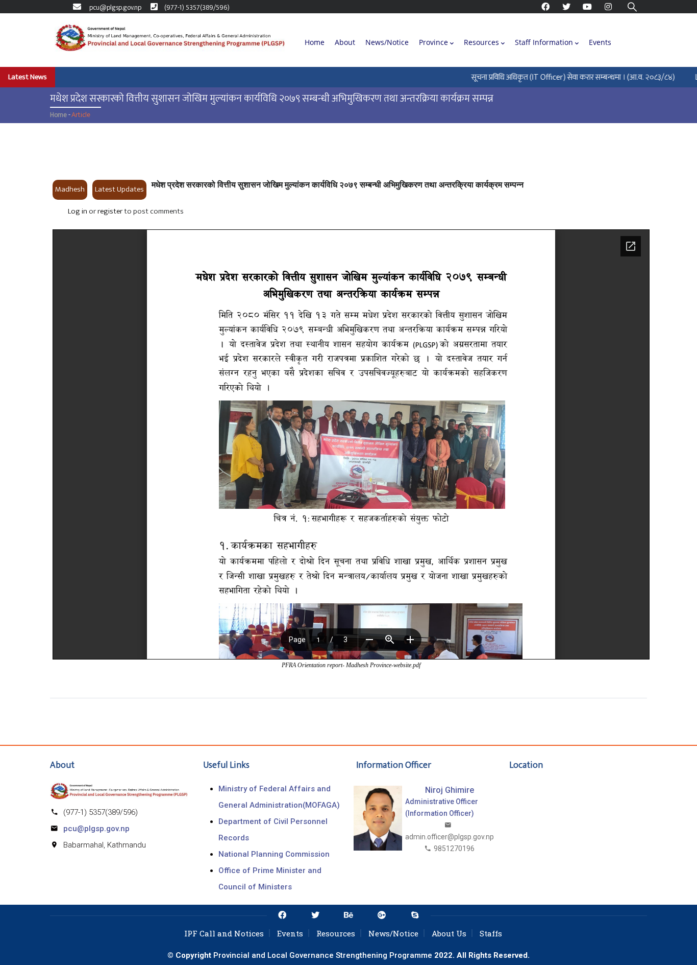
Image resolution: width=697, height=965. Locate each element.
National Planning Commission (274, 854)
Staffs (491, 933)
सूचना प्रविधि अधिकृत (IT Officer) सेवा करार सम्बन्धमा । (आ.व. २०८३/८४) (561, 77)
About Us (449, 933)
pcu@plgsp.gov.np (96, 828)
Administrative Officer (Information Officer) (441, 807)
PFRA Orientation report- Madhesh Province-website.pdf (351, 665)
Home (315, 42)
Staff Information (544, 42)
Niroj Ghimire (449, 790)
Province (433, 42)
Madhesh (70, 189)
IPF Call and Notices (224, 933)
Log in (77, 211)
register (109, 211)
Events (600, 42)
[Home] (170, 39)
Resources (481, 42)
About (345, 42)
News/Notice (387, 42)
